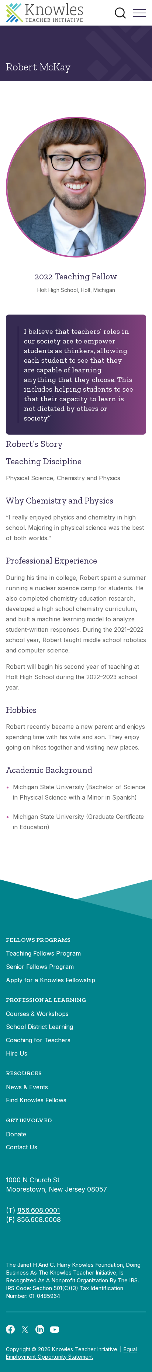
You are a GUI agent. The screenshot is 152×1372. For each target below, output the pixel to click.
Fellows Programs (38, 939)
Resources (24, 1073)
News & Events (27, 1087)
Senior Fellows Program (40, 966)
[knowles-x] (25, 1329)
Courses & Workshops (37, 1013)
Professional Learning (46, 999)
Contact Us (21, 1147)
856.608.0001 (38, 1210)
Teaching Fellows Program (43, 953)
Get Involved (29, 1120)
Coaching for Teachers (38, 1040)
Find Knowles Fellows (36, 1100)
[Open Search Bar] (120, 13)
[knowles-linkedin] (39, 1329)
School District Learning (39, 1026)
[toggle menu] (139, 15)
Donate (16, 1134)
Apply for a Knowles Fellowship (50, 980)
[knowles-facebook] (10, 1329)
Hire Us (16, 1053)
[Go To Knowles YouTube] (54, 1329)
